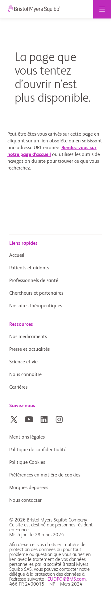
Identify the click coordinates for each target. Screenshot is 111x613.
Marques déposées (28, 487)
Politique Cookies (27, 462)
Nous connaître (25, 374)
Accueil (16, 255)
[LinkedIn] (44, 419)
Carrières (18, 387)
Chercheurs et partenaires (36, 293)
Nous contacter (25, 500)
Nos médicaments (28, 336)
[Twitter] (13, 419)
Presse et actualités (29, 349)
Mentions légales (27, 437)
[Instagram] (59, 419)
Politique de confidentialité (37, 449)
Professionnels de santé (33, 280)
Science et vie (23, 362)
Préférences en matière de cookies (45, 475)
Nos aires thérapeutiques (35, 306)
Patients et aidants (29, 268)
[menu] (102, 9)
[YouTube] (29, 419)
